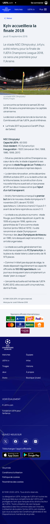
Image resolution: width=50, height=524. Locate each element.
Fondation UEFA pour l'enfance (11, 412)
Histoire (29, 366)
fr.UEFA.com (7, 405)
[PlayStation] (20, 318)
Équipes (29, 354)
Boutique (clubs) (33, 377)
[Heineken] (10, 318)
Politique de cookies (11, 477)
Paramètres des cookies (12, 481)
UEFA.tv (5, 360)
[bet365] (29, 324)
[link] (18, 9)
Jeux (4, 372)
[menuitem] (19, 9)
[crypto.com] (20, 324)
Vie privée (6, 467)
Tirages (5, 366)
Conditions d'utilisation (12, 472)
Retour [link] (9, 18)
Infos (28, 360)
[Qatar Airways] (25, 330)
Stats (4, 377)
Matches (6, 354)
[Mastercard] (10, 324)
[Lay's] (29, 318)
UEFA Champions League (6, 9)
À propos (30, 372)
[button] (42, 9)
